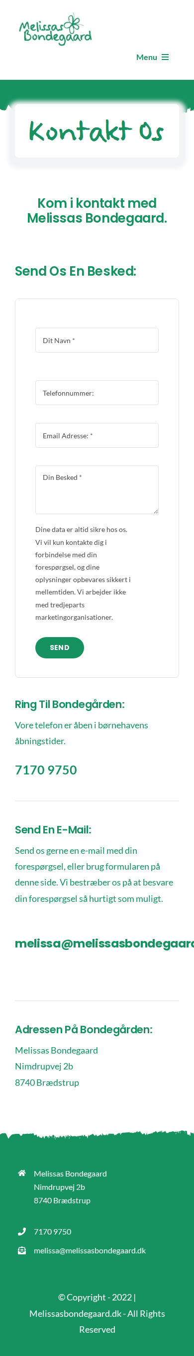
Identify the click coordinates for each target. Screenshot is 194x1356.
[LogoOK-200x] (54, 16)
